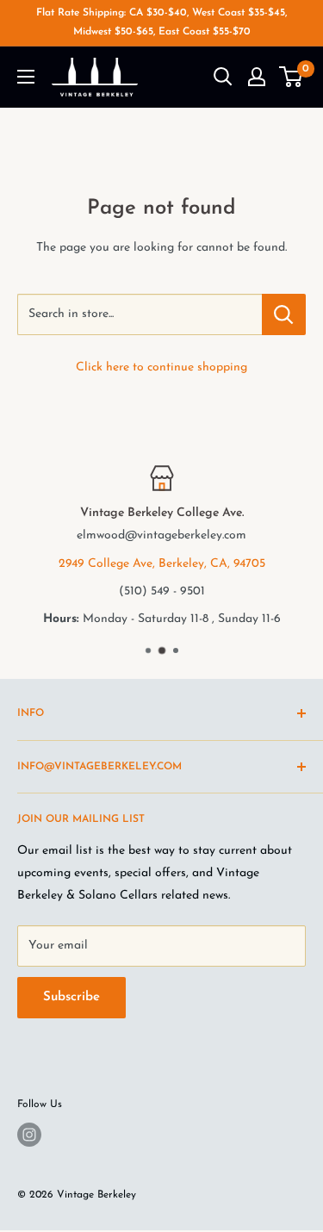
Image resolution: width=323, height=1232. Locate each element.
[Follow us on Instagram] (29, 1135)
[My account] (256, 76)
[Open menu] (25, 77)
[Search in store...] (284, 314)
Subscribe (71, 997)
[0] (291, 76)
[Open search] (223, 76)
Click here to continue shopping (161, 367)
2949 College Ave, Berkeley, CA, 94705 (162, 563)
